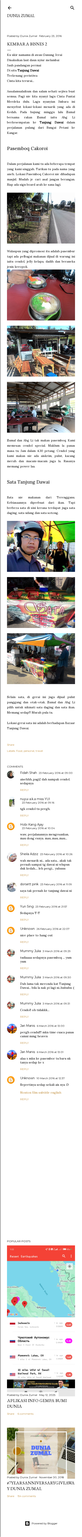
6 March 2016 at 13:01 (50, 1052)
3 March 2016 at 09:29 (57, 951)
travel (39, 750)
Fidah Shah (28, 773)
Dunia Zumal (21, 15)
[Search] (72, 7)
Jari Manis (27, 1026)
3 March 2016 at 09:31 (56, 1003)
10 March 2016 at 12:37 (51, 1078)
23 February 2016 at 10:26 (56, 854)
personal (29, 750)
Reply (24, 790)
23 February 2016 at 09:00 (56, 773)
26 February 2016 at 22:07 (53, 928)
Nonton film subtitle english (40, 1092)
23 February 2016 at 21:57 (51, 906)
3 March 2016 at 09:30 (57, 977)
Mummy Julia (30, 951)
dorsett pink (29, 884)
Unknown (27, 929)
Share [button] (10, 744)
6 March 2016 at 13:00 (51, 1025)
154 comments (26, 1496)
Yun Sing (27, 906)
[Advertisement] (41, 1201)
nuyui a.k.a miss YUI (35, 799)
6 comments (25, 1413)
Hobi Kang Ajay (32, 824)
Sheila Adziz (29, 854)
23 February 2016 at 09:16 (38, 802)
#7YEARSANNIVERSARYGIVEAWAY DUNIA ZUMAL (41, 1485)
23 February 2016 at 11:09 (56, 884)
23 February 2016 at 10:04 (38, 828)
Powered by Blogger (45, 1523)
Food (19, 750)
